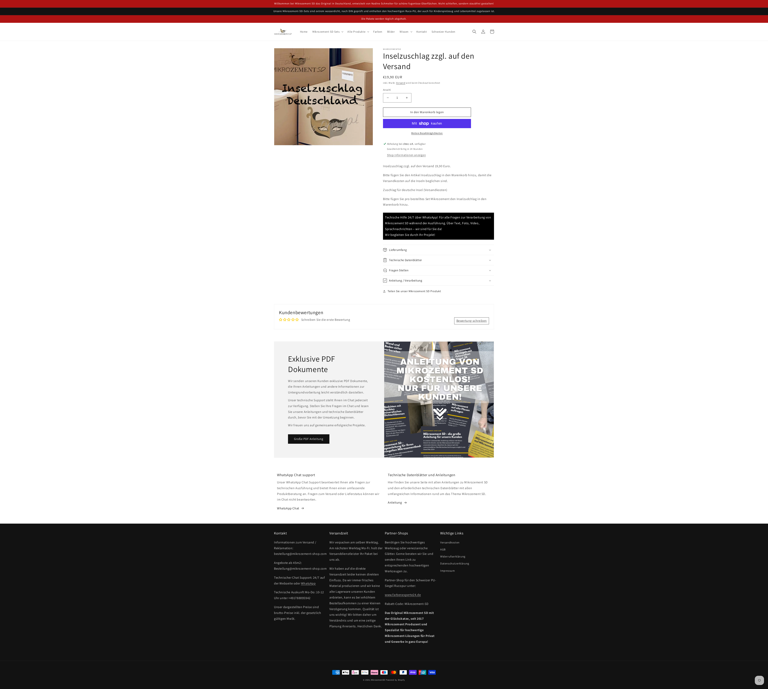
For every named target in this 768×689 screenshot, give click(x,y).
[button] (327, 31)
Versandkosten (450, 542)
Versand (400, 82)
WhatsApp (308, 583)
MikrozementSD (378, 680)
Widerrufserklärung (452, 556)
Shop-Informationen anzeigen (406, 155)
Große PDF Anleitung (308, 439)
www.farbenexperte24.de (403, 595)
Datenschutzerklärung (454, 563)
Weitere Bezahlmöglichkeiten (427, 133)
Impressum (447, 570)
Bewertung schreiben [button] (471, 321)
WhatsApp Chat (288, 508)
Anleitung (395, 502)
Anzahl (387, 90)
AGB (443, 549)
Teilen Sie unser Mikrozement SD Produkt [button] (414, 291)
